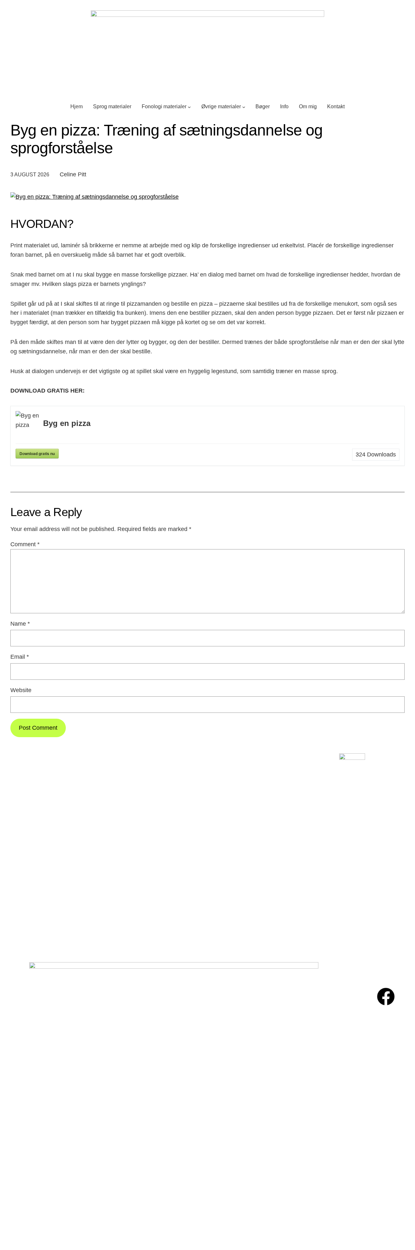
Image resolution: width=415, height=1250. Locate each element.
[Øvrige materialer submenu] (243, 106)
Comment (25, 544)
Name (20, 623)
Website (20, 690)
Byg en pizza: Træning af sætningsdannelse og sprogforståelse (166, 139)
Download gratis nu (37, 453)
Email (19, 657)
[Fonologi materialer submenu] (189, 106)
